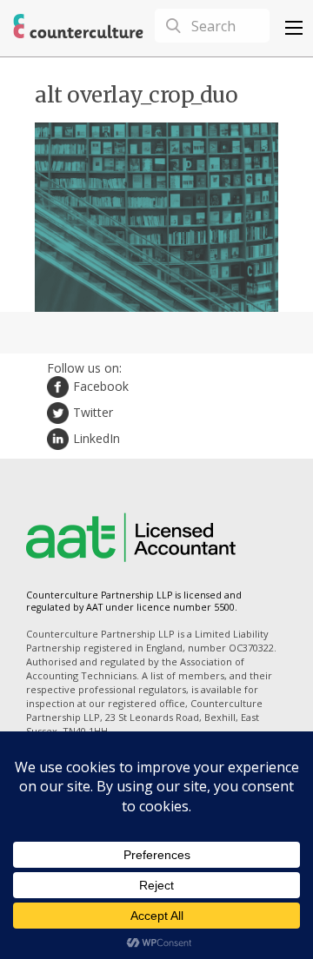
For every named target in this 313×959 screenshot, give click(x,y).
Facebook (101, 386)
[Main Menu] (294, 28)
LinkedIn (96, 438)
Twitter (93, 412)
